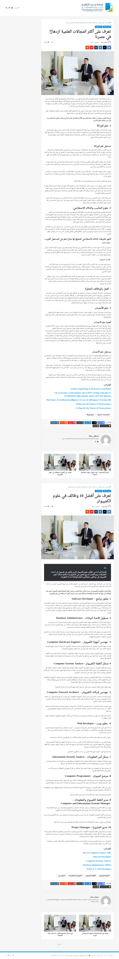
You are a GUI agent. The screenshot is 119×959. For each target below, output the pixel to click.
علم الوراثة (89, 414)
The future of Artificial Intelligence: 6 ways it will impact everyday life (78, 400)
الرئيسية (107, 23)
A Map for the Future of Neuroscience (93, 408)
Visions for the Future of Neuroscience (93, 404)
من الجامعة (94, 23)
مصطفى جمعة (104, 42)
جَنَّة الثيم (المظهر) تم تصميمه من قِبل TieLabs (77, 955)
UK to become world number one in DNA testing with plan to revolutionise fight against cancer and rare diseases (82, 394)
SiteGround (54, 955)
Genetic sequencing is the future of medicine (91, 389)
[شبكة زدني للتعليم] (96, 8)
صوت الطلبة (101, 23)
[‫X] (95, 442)
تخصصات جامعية (103, 414)
